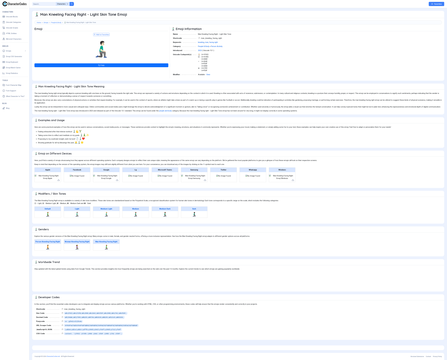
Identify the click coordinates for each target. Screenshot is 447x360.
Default (48, 209)
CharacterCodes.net (53, 356)
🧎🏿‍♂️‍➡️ (194, 214)
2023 (200, 50)
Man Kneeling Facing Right (106, 242)
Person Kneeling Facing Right (48, 242)
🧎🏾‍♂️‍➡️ (165, 214)
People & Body (56, 22)
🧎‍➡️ (47, 247)
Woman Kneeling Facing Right (77, 242)
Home (39, 22)
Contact (428, 356)
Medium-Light (106, 209)
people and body (165, 111)
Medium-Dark (164, 209)
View (208, 74)
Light (77, 209)
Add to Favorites (102, 35)
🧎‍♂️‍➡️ (47, 214)
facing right (213, 42)
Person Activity (216, 46)
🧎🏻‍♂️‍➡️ (77, 214)
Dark (194, 209)
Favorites (438, 4)
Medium (135, 209)
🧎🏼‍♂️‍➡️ (106, 214)
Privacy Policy (437, 356)
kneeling (201, 42)
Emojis (46, 22)
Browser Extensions (417, 356)
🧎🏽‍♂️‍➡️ (135, 214)
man (206, 42)
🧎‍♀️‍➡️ (77, 247)
